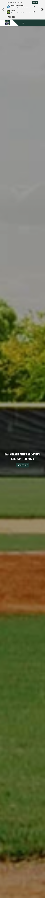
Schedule (23, 465)
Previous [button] (2, 10)
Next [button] (42, 10)
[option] (22, 9)
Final (35, 2)
